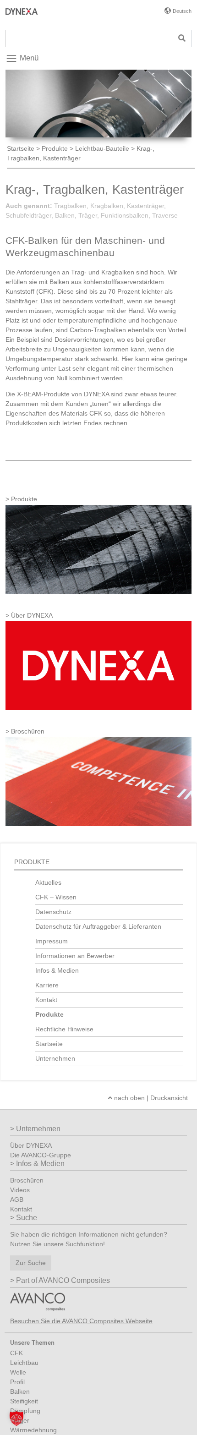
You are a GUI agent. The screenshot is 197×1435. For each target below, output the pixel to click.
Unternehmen (56, 1058)
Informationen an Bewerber (75, 955)
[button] (16, 1418)
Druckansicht (169, 1097)
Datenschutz (53, 911)
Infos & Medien (57, 970)
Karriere (47, 985)
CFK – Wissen (56, 897)
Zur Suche (31, 1262)
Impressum (51, 941)
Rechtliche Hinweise (64, 1029)
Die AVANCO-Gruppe (40, 1155)
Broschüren (27, 1180)
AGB (16, 1199)
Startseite (20, 148)
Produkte (55, 148)
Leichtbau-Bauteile (102, 148)
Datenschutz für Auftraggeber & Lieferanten (98, 926)
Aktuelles (48, 882)
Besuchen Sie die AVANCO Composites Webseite (81, 1321)
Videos (20, 1190)
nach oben (128, 1097)
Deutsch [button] (182, 11)
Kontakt (46, 999)
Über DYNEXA (31, 1145)
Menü (27, 58)
